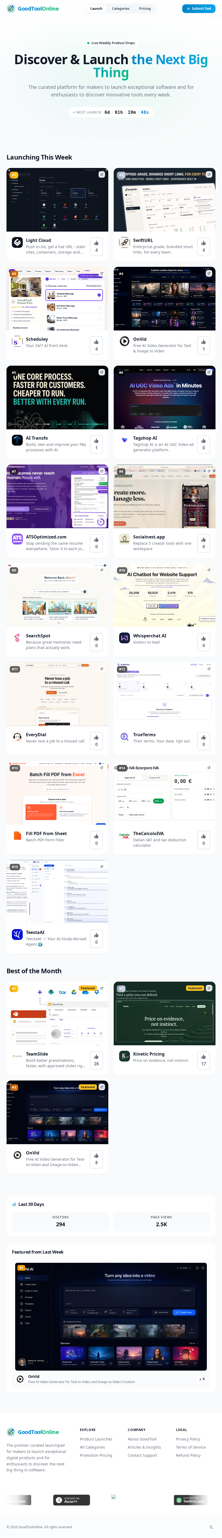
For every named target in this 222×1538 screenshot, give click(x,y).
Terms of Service (191, 1447)
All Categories (92, 1447)
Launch (96, 8)
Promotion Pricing (96, 1455)
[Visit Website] (102, 174)
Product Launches (96, 1439)
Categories (120, 8)
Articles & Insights (144, 1447)
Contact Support (142, 1455)
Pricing (145, 8)
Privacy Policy (188, 1439)
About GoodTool (142, 1439)
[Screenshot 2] (167, 227)
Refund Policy (188, 1455)
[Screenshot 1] (163, 227)
